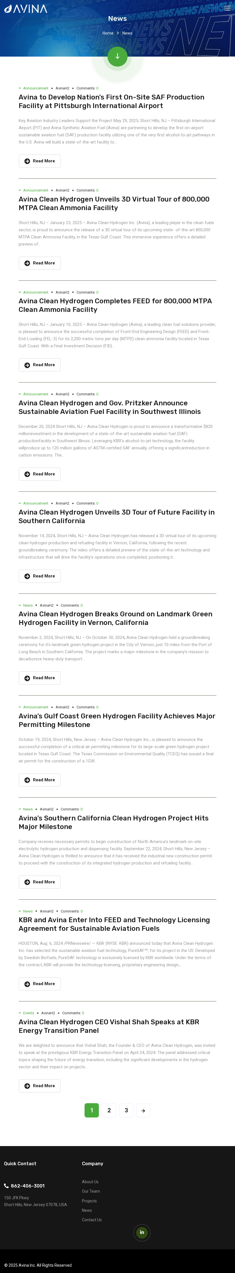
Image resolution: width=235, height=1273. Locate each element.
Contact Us (92, 1220)
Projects (89, 1201)
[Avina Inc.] (25, 8)
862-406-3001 (26, 1186)
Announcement (35, 88)
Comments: (87, 88)
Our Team (91, 1191)
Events (28, 1013)
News (28, 605)
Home (108, 33)
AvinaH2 (62, 88)
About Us (90, 1182)
